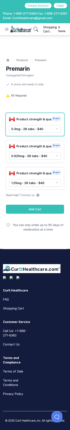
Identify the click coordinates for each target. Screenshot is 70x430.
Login (60, 5)
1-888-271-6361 (55, 13)
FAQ (6, 299)
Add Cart (35, 209)
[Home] (8, 60)
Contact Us (11, 344)
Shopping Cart (13, 308)
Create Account (38, 5)
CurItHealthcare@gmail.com (32, 18)
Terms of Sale (13, 371)
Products (22, 60)
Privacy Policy (13, 394)
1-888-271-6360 (25, 13)
